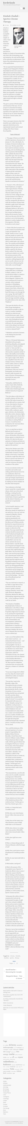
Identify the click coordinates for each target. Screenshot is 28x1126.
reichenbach (13, 1064)
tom (8, 25)
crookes (11, 1049)
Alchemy (12, 1045)
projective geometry (6, 1059)
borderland (19, 1047)
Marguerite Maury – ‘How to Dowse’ (15, 977)
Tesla (12, 1069)
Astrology (5, 1087)
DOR (4, 1052)
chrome (12, 956)
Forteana (5, 1106)
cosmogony (5, 1049)
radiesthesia (8, 1061)
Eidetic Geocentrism (8, 1003)
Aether (5, 1081)
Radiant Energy (12, 1059)
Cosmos (5, 1100)
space (20, 1066)
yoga (14, 1073)
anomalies (19, 1045)
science (17, 1066)
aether (6, 1045)
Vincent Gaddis (13, 1071)
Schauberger (12, 1066)
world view (9, 1073)
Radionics (7, 1064)
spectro (12, 958)
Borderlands (9, 2)
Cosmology (6, 1098)
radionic (15, 1062)
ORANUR (16, 1057)
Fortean (5, 1104)
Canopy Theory (7, 1093)
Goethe (12, 1054)
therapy (17, 958)
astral (15, 1047)
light (11, 1057)
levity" (8, 1057)
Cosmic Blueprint (7, 1005)
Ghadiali (6, 958)
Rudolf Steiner (19, 1064)
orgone (20, 1057)
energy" (8, 1052)
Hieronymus (20, 1054)
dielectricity (16, 1049)
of (13, 1057)
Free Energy (6, 1108)
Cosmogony (6, 1096)
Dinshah (18, 956)
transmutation (17, 1069)
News (4, 1110)
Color (4, 1095)
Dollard (21, 1049)
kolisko (5, 1057)
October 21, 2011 (16, 25)
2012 (4, 1045)
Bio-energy (6, 1089)
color (23, 1047)
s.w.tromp (7, 1066)
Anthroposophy (8, 1047)
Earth (4, 1102)
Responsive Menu (24, 8)
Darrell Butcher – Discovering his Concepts (13, 971)
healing (16, 1054)
